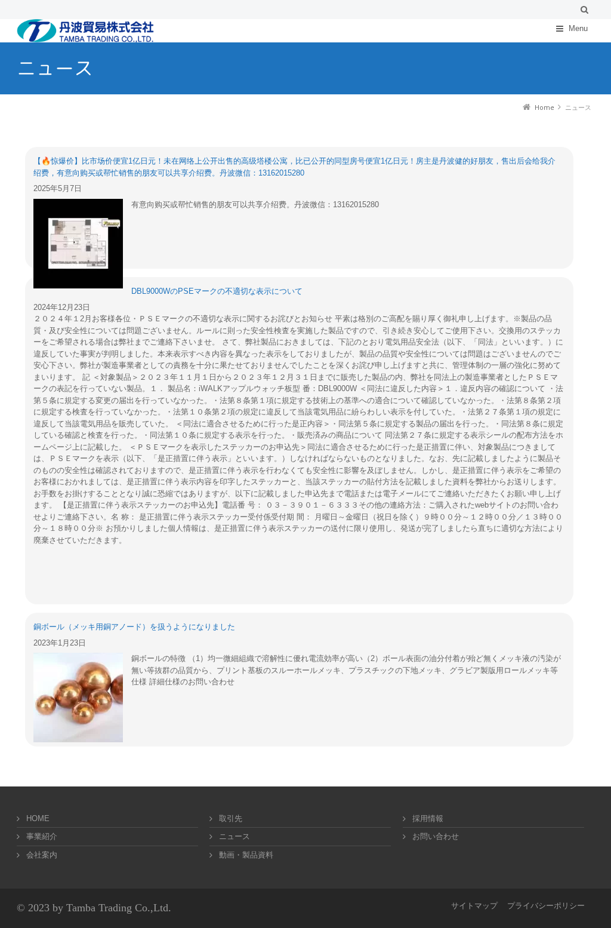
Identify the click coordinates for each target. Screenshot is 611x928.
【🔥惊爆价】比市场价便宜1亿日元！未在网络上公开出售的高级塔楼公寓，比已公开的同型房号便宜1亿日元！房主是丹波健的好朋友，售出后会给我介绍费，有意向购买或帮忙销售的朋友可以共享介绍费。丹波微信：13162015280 (294, 166)
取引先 (230, 818)
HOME (38, 818)
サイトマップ (474, 905)
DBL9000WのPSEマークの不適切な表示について (217, 291)
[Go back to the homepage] (85, 30)
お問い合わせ (435, 836)
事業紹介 (41, 836)
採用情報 (427, 818)
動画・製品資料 (246, 854)
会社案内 (41, 854)
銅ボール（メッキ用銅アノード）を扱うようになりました (134, 626)
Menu (578, 28)
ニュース (234, 836)
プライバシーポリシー (546, 905)
